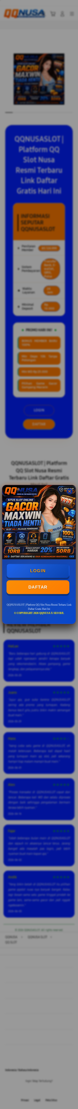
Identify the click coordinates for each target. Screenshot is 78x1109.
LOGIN (38, 570)
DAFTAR (37, 587)
